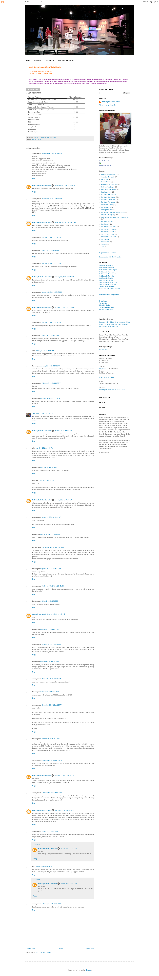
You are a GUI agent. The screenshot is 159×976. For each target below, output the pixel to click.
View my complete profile (107, 105)
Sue (33, 413)
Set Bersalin (105, 224)
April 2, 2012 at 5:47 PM (50, 831)
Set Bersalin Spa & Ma (107, 268)
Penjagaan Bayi (106, 210)
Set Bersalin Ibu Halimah (107, 284)
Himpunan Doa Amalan (109, 189)
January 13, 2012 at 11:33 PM (52, 760)
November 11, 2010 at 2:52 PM (52, 154)
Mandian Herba (104, 305)
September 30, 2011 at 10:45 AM (53, 586)
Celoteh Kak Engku (107, 187)
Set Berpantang (106, 222)
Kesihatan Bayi (106, 192)
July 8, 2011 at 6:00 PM (46, 480)
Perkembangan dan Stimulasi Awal (113, 212)
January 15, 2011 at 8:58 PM (64, 277)
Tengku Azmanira (104, 161)
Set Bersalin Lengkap (108, 229)
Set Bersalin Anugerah (107, 272)
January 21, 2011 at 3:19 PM (51, 322)
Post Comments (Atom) (43, 952)
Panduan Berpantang (108, 194)
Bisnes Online (106, 182)
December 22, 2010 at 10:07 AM (65, 222)
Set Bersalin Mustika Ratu (108, 282)
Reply (34, 178)
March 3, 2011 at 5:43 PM (44, 448)
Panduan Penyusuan (108, 202)
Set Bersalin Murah (107, 232)
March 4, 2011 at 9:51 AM (48, 467)
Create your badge (105, 165)
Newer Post (31, 949)
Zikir (102, 247)
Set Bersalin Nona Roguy (108, 270)
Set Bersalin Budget (106, 266)
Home (28, 60)
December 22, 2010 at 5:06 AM (52, 199)
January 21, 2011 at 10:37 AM (65, 307)
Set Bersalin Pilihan (108, 234)
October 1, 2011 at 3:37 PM (49, 601)
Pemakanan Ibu (106, 207)
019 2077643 (103, 350)
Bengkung (104, 179)
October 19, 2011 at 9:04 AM (49, 662)
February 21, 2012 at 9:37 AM (64, 810)
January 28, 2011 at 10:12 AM (50, 366)
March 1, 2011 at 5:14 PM (44, 413)
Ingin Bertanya (50, 60)
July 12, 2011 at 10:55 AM (63, 500)
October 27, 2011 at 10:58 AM (51, 679)
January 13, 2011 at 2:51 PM (50, 251)
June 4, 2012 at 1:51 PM (68, 848)
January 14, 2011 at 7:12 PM (51, 264)
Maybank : (103, 369)
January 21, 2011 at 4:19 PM (50, 335)
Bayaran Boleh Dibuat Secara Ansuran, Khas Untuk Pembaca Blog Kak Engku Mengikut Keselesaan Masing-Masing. (114, 324)
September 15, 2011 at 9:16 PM (50, 569)
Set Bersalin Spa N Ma (109, 237)
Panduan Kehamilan (108, 197)
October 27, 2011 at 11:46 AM (50, 692)
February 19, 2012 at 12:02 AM (52, 793)
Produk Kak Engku (37, 139)
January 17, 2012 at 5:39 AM (64, 775)
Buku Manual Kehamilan (66, 60)
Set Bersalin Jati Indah (108, 226)
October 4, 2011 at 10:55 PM (49, 629)
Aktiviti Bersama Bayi (108, 174)
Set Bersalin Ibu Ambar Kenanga (110, 274)
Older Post (90, 949)
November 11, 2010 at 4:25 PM (65, 186)
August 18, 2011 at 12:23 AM (51, 517)
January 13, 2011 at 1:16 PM (51, 237)
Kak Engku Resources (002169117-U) (112, 390)
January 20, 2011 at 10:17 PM (52, 292)
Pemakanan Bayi (107, 205)
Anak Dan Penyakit (107, 177)
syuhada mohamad (39, 614)
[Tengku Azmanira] (100, 163)
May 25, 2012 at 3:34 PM (44, 867)
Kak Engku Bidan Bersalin (41, 186)
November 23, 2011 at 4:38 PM (50, 739)
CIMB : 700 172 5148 (106, 377)
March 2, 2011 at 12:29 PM (63, 431)
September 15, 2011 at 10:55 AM (53, 547)
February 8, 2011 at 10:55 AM (51, 383)
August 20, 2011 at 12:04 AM (50, 534)
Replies (37, 844)
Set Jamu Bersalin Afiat (107, 286)
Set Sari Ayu (105, 242)
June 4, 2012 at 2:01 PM (68, 884)
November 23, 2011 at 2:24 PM (52, 705)
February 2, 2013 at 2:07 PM (51, 904)
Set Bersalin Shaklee (106, 278)
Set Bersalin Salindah (106, 280)
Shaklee (104, 244)
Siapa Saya (37, 60)
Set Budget (105, 239)
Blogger (88, 970)
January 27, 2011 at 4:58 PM (45, 351)
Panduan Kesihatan (108, 200)
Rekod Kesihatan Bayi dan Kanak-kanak (115, 217)
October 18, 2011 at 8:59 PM (51, 644)
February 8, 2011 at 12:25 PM (50, 398)
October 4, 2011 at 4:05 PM (56, 614)
